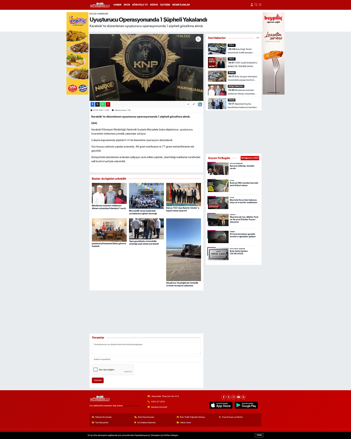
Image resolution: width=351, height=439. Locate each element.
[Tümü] (258, 38)
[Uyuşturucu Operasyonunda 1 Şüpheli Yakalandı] (146, 67)
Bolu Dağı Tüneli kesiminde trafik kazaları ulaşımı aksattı (240, 51)
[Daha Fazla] (108, 104)
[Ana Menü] (260, 5)
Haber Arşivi (185, 423)
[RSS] (243, 397)
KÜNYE (154, 5)
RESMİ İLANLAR (181, 5)
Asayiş (232, 72)
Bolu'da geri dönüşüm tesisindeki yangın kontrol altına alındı (242, 78)
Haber (231, 45)
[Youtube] (238, 397)
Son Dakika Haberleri (146, 423)
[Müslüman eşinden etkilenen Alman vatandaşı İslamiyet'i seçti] (109, 193)
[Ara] (256, 5)
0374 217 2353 (158, 402)
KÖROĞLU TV (140, 5)
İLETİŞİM (165, 5)
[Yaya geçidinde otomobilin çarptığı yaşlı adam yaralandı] (146, 229)
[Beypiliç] (274, 53)
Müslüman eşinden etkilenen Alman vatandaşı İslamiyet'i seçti (241, 92)
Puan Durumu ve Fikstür (232, 417)
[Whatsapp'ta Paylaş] (102, 104)
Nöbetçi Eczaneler (103, 417)
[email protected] (131, 406)
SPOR (127, 5)
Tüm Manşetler (101, 423)
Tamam (259, 435)
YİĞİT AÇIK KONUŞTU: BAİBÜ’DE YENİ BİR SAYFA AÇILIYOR (242, 65)
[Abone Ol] (200, 104)
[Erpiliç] (77, 53)
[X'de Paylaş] (97, 104)
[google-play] (246, 405)
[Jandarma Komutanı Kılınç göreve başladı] (109, 230)
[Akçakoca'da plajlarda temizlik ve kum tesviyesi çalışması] (183, 250)
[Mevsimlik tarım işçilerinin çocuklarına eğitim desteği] (146, 196)
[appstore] (221, 405)
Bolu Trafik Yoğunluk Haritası (192, 417)
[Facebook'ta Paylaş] (92, 104)
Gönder (98, 380)
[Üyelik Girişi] (251, 5)
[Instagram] (233, 397)
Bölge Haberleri (99, 14)
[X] (228, 397)
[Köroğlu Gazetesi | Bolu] (100, 5)
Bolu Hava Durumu (146, 417)
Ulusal (231, 100)
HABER (117, 5)
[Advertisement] (146, 312)
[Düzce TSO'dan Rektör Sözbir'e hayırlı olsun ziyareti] (183, 194)
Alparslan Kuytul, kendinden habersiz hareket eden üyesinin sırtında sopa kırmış (242, 106)
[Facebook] (223, 397)
